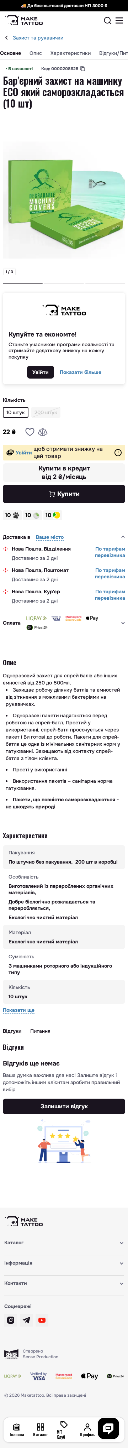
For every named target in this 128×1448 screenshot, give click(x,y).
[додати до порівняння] (42, 432)
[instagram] (10, 1320)
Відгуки (12, 1031)
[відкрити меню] (119, 20)
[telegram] (26, 1320)
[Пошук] (107, 20)
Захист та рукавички (38, 38)
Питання (40, 1031)
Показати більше (80, 372)
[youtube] (42, 1320)
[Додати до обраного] (30, 432)
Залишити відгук (64, 1106)
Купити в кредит (64, 472)
